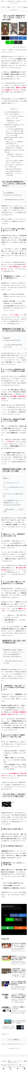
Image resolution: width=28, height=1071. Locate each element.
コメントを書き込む (14, 1039)
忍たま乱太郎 (6, 908)
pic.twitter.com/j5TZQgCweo (12, 656)
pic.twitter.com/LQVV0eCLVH (13, 195)
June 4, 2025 (8, 347)
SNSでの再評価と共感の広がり (14, 171)
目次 (11, 109)
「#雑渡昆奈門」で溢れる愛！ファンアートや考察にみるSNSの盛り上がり (15, 156)
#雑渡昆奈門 (16, 654)
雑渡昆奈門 (18, 908)
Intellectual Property (8, 906)
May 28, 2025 (19, 199)
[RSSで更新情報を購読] (20, 927)
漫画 (13, 908)
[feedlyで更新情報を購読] (7, 927)
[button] (18, 42)
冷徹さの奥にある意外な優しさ (14, 169)
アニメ (17, 906)
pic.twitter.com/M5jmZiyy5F (12, 340)
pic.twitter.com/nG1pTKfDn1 (12, 505)
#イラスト (21, 652)
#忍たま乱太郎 (8, 654)
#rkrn (5, 193)
